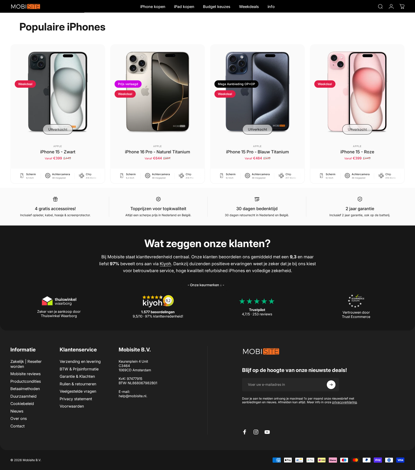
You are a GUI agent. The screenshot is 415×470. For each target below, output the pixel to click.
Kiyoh (165, 263)
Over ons (18, 418)
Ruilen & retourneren (78, 384)
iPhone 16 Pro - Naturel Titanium (157, 151)
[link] (205, 284)
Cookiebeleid (22, 403)
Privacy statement (76, 399)
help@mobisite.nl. (133, 396)
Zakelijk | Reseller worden (26, 364)
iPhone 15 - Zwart (57, 151)
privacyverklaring (344, 402)
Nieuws (16, 411)
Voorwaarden (72, 406)
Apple (57, 146)
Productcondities (25, 381)
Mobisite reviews (25, 374)
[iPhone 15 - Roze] (357, 91)
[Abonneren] (331, 384)
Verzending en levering (80, 361)
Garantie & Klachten (77, 376)
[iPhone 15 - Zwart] (57, 91)
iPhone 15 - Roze (357, 151)
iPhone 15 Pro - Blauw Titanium (257, 151)
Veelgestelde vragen (78, 391)
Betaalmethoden (25, 388)
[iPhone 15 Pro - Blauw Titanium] (257, 91)
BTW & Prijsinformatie (79, 369)
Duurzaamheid (23, 396)
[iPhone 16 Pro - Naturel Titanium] (157, 91)
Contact (17, 426)
